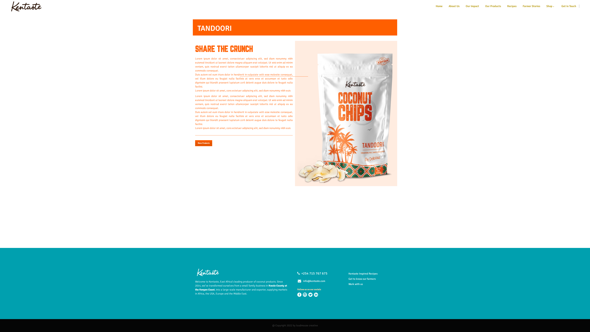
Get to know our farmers (362, 279)
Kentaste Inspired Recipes (363, 273)
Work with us (355, 284)
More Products (204, 143)
